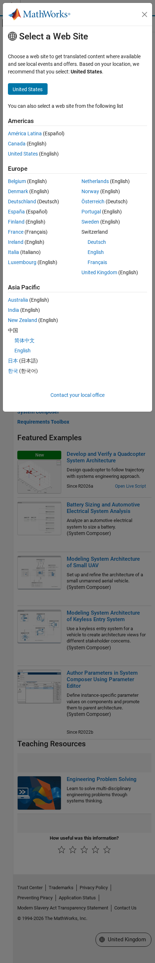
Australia (18, 300)
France (15, 232)
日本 (13, 361)
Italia (13, 252)
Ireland (15, 242)
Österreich (93, 201)
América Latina (25, 133)
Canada (17, 144)
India (13, 310)
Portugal (91, 212)
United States (23, 154)
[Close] (145, 14)
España (16, 212)
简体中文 (24, 340)
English (96, 252)
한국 (13, 371)
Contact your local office (77, 395)
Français (97, 262)
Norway (90, 191)
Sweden (90, 222)
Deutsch (97, 242)
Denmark (18, 191)
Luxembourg (22, 262)
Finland (16, 222)
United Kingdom (99, 272)
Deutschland (22, 201)
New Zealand (22, 320)
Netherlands (95, 181)
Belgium (17, 181)
